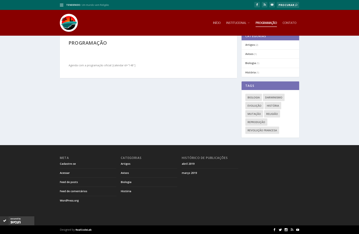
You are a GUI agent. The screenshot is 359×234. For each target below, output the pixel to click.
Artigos (250, 45)
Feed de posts (69, 182)
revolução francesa (262, 130)
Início (217, 23)
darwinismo (273, 97)
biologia (254, 97)
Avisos (249, 54)
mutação (254, 114)
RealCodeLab (84, 229)
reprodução (256, 122)
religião (272, 114)
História (250, 72)
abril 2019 (188, 163)
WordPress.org (69, 200)
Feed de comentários (73, 191)
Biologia (250, 63)
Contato (289, 23)
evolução (254, 105)
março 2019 (189, 173)
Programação (266, 23)
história (273, 105)
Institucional (236, 23)
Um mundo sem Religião (95, 5)
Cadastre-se (68, 163)
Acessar (65, 173)
